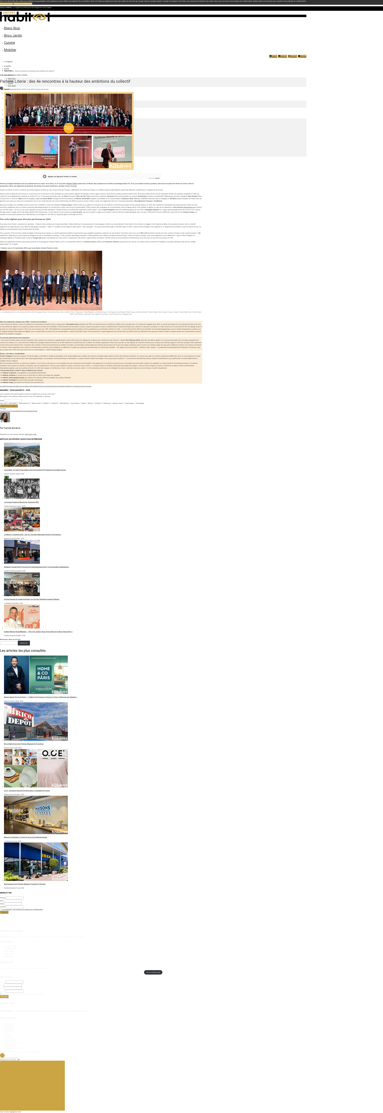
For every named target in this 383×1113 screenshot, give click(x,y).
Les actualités (9, 1026)
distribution (38, 386)
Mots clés (3, 403)
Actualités (7, 66)
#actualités (13, 403)
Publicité (7, 24)
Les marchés (8, 1031)
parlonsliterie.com (189, 207)
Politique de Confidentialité (22, 4)
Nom (1, 901)
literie (54, 386)
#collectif (54, 403)
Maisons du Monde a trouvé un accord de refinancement (25, 837)
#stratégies (140, 403)
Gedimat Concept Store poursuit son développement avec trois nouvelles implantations (36, 567)
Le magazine (8, 62)
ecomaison (46, 386)
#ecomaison (75, 403)
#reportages (129, 403)
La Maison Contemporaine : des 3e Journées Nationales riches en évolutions (32, 535)
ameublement (11, 386)
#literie (90, 403)
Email (2, 401)
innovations (58, 1011)
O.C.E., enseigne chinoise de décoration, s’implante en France (27, 791)
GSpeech (157, 178)
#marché (98, 403)
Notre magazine (9, 1024)
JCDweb (37, 1052)
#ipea (83, 403)
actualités (3, 386)
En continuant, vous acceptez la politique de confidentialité (22, 910)
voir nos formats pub (153, 972)
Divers (8, 956)
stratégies (87, 386)
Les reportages (9, 1029)
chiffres (26, 386)
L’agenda (7, 1034)
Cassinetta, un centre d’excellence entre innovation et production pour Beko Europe (35, 470)
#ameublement (24, 403)
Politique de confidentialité (13, 1048)
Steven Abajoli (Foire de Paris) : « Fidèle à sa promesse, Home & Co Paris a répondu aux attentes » (40, 697)
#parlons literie (117, 403)
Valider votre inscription (9, 406)
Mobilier (10, 50)
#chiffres (46, 403)
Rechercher (24, 643)
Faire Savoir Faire (30, 434)
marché (58, 386)
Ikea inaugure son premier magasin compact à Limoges (24, 884)
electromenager (48, 1011)
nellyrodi (64, 386)
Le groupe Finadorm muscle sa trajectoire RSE (21, 502)
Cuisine (9, 43)
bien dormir (20, 386)
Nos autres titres (10, 1038)
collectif (32, 386)
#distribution (64, 403)
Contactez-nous (9, 1043)
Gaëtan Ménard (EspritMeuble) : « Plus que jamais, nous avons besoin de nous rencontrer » (38, 632)
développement (37, 1011)
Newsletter (8, 1036)
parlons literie (72, 386)
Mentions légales (10, 33)
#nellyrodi (106, 403)
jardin (64, 1011)
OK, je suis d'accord (6, 4)
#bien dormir (36, 403)
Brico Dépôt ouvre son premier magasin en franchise (23, 744)
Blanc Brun (12, 28)
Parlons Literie (72, 184)
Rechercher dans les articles (10, 639)
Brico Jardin (13, 35)
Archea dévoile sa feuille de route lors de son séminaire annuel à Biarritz (31, 599)
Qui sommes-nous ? (10, 1041)
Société (2, 907)
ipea (51, 386)
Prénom (2, 898)
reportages (80, 386)
